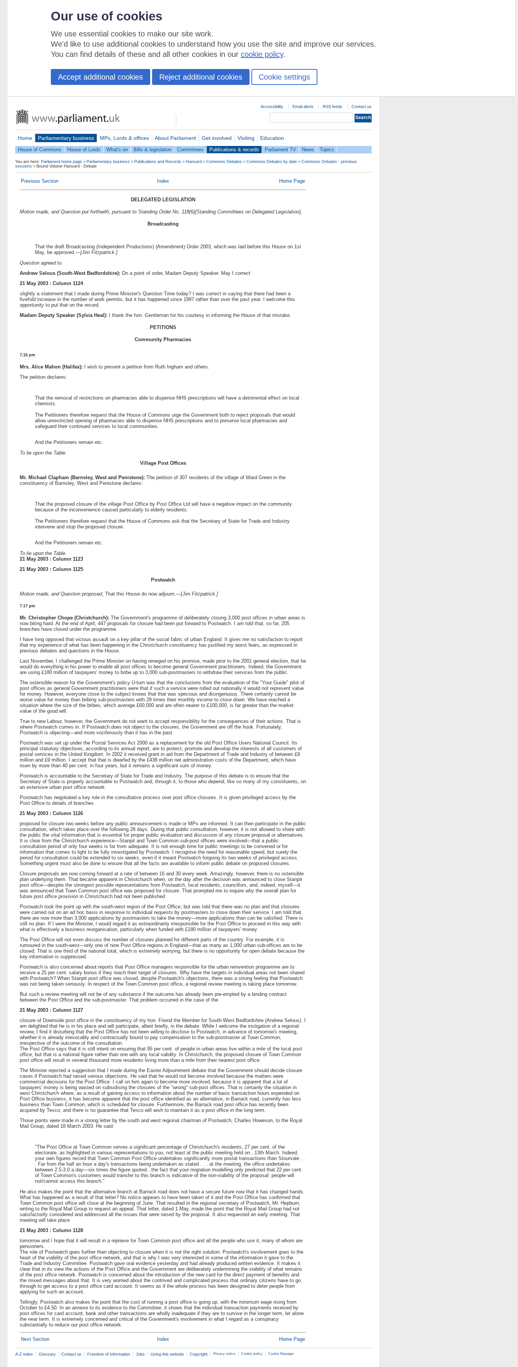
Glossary (47, 1354)
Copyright (198, 1354)
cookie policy (262, 54)
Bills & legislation (152, 149)
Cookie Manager (281, 1354)
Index (163, 181)
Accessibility (272, 106)
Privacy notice (224, 1354)
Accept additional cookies (100, 77)
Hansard (194, 161)
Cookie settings (284, 77)
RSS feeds (332, 106)
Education (272, 138)
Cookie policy (251, 1354)
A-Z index (24, 1354)
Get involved (217, 138)
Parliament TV (280, 149)
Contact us (362, 106)
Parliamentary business (66, 138)
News (308, 149)
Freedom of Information (108, 1354)
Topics (327, 149)
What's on (117, 149)
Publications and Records (157, 161)
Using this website (167, 1354)
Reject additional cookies (200, 77)
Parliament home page (61, 161)
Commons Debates (224, 161)
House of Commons (39, 149)
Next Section (35, 1339)
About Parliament (175, 138)
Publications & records (234, 149)
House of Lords (83, 149)
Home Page (292, 181)
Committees (190, 149)
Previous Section (39, 181)
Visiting (245, 138)
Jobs (140, 1354)
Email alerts (303, 106)
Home (25, 138)
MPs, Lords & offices (124, 138)
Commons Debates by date (271, 161)
